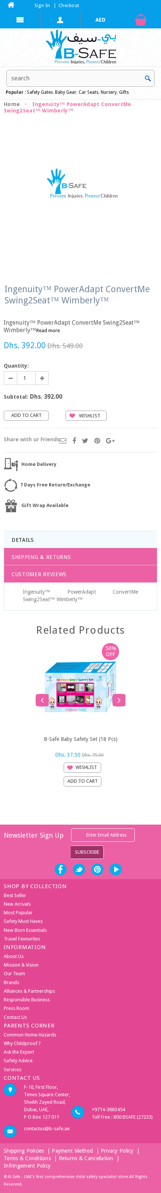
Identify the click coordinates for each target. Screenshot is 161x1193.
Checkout (68, 5)
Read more (48, 330)
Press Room (16, 1008)
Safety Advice (18, 1060)
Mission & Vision (21, 965)
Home (12, 104)
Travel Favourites (22, 939)
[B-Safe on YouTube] (115, 869)
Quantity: (16, 366)
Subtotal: (16, 397)
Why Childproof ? (22, 1043)
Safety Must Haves (23, 921)
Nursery (108, 92)
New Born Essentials (25, 930)
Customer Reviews (39, 574)
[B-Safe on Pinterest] (97, 869)
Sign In (42, 5)
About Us (14, 956)
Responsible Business (27, 999)
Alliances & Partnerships (29, 991)
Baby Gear (65, 92)
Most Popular (18, 912)
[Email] (63, 441)
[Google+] (110, 441)
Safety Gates (40, 92)
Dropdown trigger (60, 19)
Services (12, 1069)
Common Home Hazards (30, 1035)
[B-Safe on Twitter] (79, 869)
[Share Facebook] (74, 441)
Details (23, 540)
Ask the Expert (19, 1052)
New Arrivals (17, 904)
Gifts (124, 92)
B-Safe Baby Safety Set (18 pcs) (81, 739)
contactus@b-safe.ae (47, 1128)
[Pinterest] (97, 441)
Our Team (14, 973)
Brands (11, 982)
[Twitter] (85, 441)
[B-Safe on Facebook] (60, 869)
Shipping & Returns (41, 557)
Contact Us (15, 1017)
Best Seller (15, 895)
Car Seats (88, 92)
